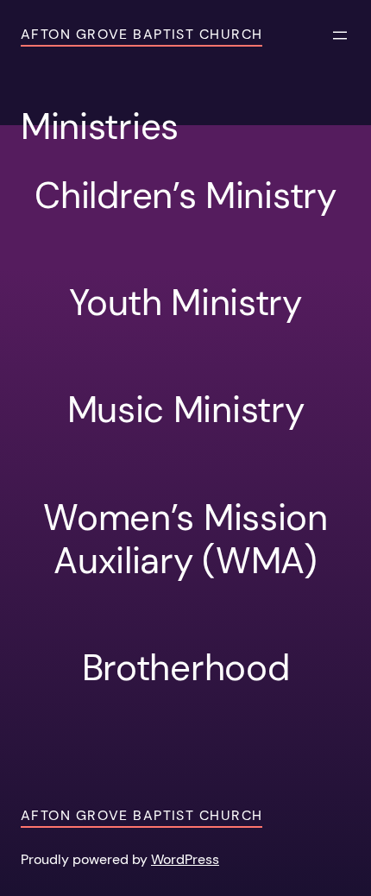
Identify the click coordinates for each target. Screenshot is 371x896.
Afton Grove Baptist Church (141, 34)
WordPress (185, 859)
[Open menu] (340, 35)
